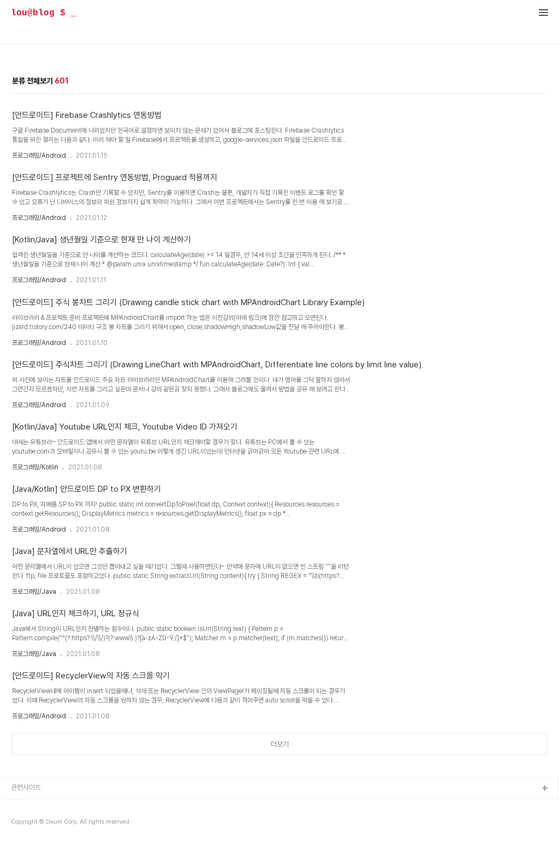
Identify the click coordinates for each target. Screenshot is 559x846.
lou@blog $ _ (43, 13)
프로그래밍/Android (39, 155)
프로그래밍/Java (34, 591)
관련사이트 (26, 787)
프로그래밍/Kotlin (35, 467)
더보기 (280, 744)
